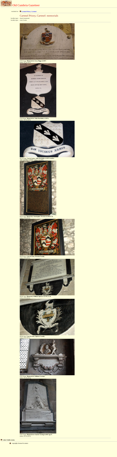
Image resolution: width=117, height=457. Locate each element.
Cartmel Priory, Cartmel (28, 11)
